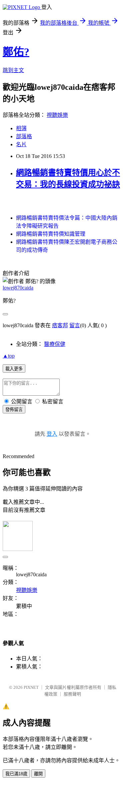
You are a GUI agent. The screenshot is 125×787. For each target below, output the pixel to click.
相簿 (21, 128)
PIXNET (31, 687)
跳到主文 (13, 70)
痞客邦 (60, 325)
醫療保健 (54, 344)
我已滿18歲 (16, 773)
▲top (9, 356)
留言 (74, 325)
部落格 (24, 136)
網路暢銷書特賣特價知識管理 (50, 234)
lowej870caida (18, 287)
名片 (21, 144)
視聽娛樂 (57, 115)
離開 (38, 773)
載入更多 (14, 368)
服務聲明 (72, 694)
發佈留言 (14, 409)
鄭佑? (16, 52)
